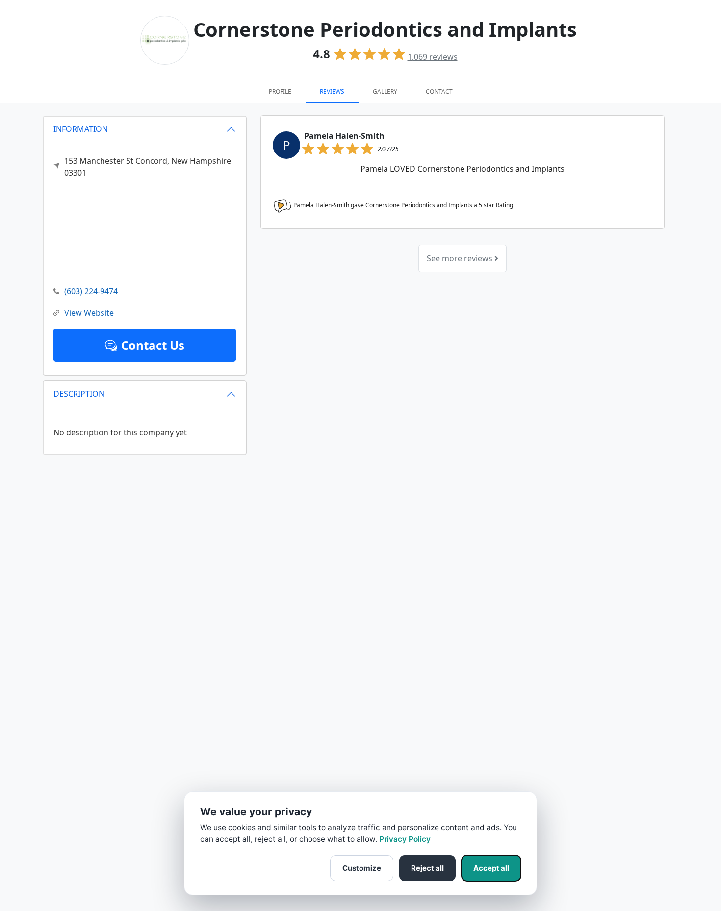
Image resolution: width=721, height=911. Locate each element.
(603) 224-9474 (91, 291)
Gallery (385, 91)
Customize (361, 868)
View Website (89, 312)
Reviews (332, 91)
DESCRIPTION (78, 393)
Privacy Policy (405, 839)
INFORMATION (80, 129)
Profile (280, 91)
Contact (439, 91)
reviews (433, 56)
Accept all (491, 868)
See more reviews (460, 258)
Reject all (427, 868)
